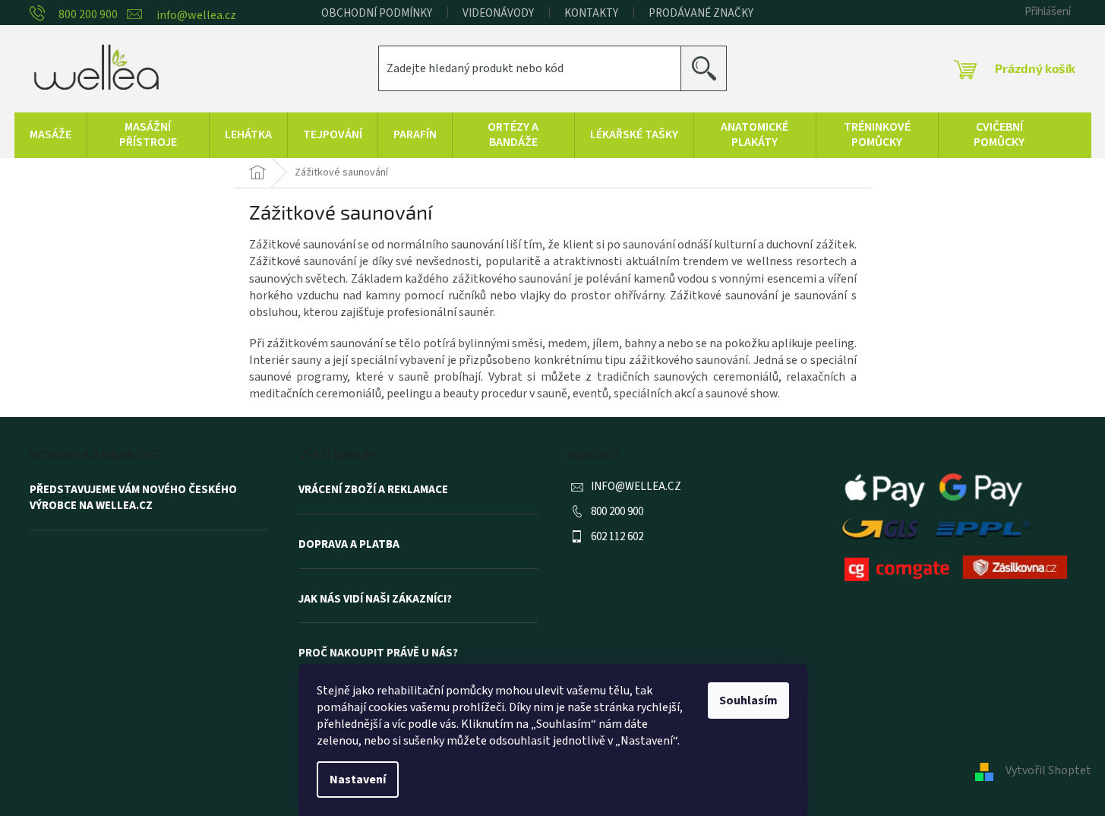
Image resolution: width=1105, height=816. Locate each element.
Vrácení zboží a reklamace (373, 490)
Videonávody (498, 13)
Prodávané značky (701, 13)
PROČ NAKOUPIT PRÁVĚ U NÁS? (378, 653)
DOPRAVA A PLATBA (348, 544)
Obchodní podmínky (376, 13)
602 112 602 (617, 537)
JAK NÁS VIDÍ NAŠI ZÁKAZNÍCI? (375, 599)
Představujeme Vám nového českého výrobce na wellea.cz (133, 498)
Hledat (710, 68)
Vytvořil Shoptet (1048, 770)
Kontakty (591, 13)
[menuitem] (50, 135)
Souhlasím (748, 700)
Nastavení (358, 779)
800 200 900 (617, 512)
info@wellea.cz (636, 487)
